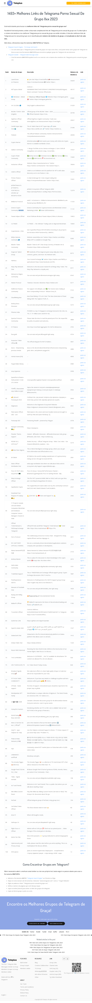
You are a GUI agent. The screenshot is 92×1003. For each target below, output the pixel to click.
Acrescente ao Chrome (37, 923)
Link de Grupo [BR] (55, 974)
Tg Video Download (56, 977)
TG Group (38, 968)
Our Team (23, 984)
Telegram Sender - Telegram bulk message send (23, 55)
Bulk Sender (23, 962)
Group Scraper (24, 965)
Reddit (38, 932)
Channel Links (54, 965)
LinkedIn (61, 932)
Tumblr (44, 932)
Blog (36, 962)
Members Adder (25, 968)
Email (50, 932)
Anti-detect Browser (41, 974)
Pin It (67, 932)
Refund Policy (24, 993)
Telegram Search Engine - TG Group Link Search (22, 47)
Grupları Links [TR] (55, 971)
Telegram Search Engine (34, 878)
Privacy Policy (24, 990)
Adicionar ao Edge (56, 923)
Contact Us (23, 996)
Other (37, 977)
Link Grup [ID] (54, 968)
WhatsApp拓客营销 (41, 971)
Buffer (55, 932)
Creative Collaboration (41, 965)
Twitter (32, 932)
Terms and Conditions (27, 987)
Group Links (53, 962)
